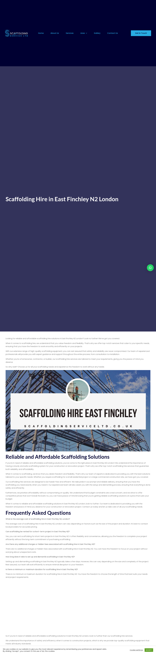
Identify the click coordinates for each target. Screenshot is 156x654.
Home (41, 33)
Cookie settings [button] (136, 650)
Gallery (97, 33)
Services (70, 33)
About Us (54, 33)
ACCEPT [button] (149, 650)
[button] (150, 267)
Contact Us (112, 33)
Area (82, 33)
